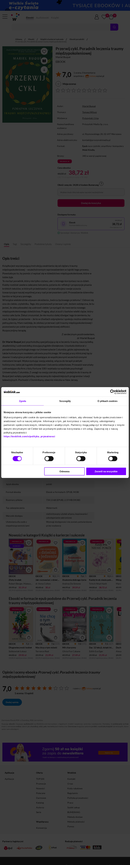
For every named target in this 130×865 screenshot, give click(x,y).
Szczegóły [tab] (65, 401)
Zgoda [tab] (22, 401)
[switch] (49, 458)
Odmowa (64, 471)
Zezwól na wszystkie (106, 471)
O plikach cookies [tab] (107, 401)
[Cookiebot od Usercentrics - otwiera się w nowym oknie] (112, 392)
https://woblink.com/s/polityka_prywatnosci (29, 436)
